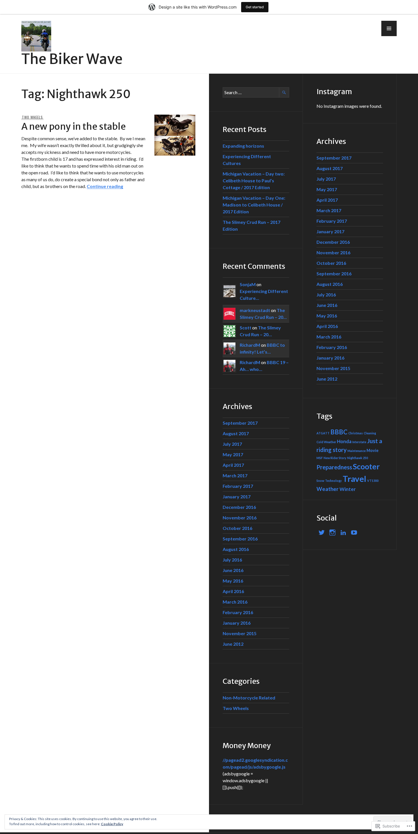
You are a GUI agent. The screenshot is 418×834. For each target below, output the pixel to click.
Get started (255, 7)
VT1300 (372, 480)
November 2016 (239, 517)
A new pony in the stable (73, 126)
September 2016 (240, 538)
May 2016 (233, 580)
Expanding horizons (243, 145)
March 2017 (235, 475)
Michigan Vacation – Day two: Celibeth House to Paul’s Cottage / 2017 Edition (254, 180)
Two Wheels (32, 117)
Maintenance (356, 451)
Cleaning (370, 433)
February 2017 (238, 486)
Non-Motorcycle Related (249, 697)
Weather (327, 489)
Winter (348, 489)
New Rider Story (335, 458)
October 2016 (237, 528)
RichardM (250, 345)
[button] (389, 28)
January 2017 (237, 496)
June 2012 (233, 644)
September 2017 (240, 423)
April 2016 (233, 591)
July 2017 (232, 444)
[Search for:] (256, 92)
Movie (372, 450)
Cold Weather (326, 442)
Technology (333, 480)
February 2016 (238, 612)
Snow (320, 480)
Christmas (355, 433)
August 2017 (236, 433)
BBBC (338, 432)
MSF (319, 458)
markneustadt (255, 310)
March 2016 (235, 601)
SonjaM (248, 284)
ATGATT (323, 433)
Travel (354, 479)
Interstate (359, 442)
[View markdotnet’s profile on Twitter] (321, 532)
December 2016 (239, 507)
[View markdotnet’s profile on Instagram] (332, 532)
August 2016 (236, 549)
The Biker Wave (72, 59)
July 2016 (232, 559)
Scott (245, 327)
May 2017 (233, 454)
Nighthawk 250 (357, 458)
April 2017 (233, 465)
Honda (344, 441)
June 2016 (233, 570)
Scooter (366, 466)
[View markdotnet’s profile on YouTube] (354, 532)
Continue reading (105, 186)
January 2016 (237, 623)
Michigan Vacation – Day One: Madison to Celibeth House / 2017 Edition (254, 204)
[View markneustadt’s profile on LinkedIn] (343, 532)
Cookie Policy (112, 824)
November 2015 (239, 633)
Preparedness (334, 467)
